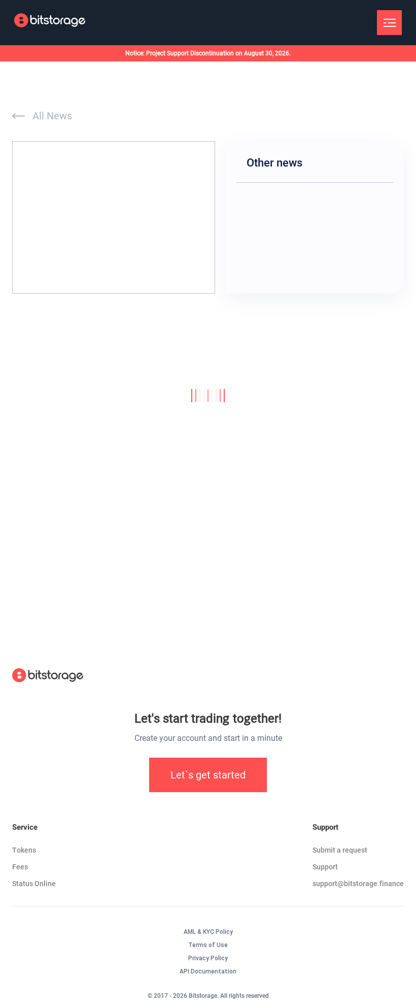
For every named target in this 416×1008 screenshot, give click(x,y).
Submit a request (340, 850)
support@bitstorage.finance (358, 884)
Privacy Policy (208, 958)
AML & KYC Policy (208, 931)
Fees (20, 867)
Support (325, 867)
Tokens (24, 850)
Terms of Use (208, 945)
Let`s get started (208, 775)
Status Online (34, 884)
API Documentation (208, 971)
